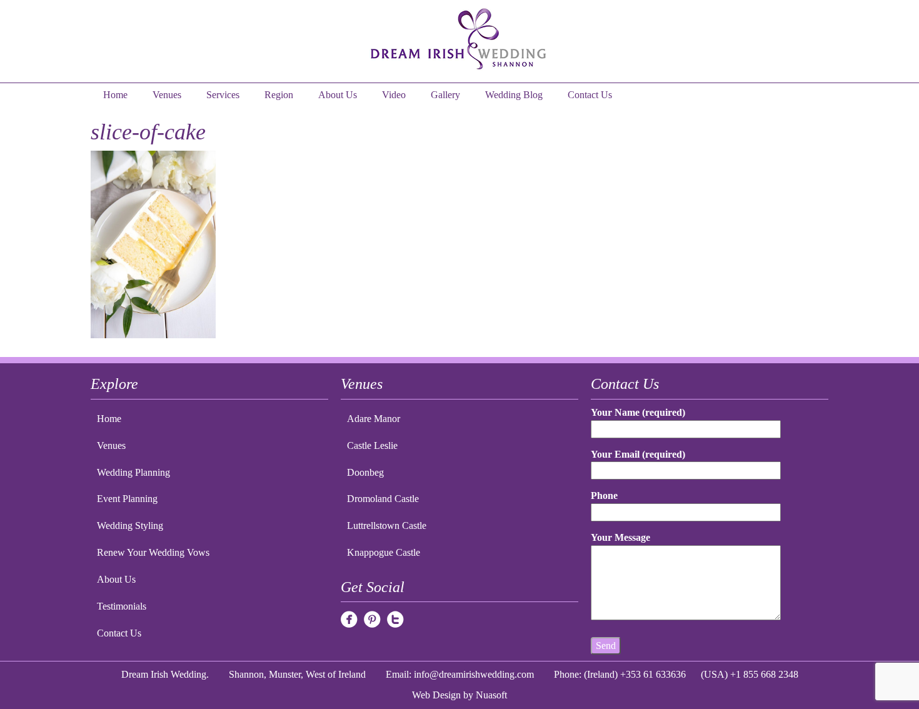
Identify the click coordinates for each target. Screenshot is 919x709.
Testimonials (121, 606)
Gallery (445, 94)
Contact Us (590, 94)
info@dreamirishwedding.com (474, 674)
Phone (604, 495)
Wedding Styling (130, 525)
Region (278, 94)
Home (115, 94)
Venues (167, 94)
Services (222, 94)
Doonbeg (365, 472)
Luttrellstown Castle (386, 525)
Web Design (436, 695)
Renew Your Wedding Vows (153, 552)
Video (394, 94)
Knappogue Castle (383, 552)
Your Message (620, 537)
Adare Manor (373, 418)
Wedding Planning (133, 472)
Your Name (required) (638, 412)
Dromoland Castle (383, 498)
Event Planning (127, 498)
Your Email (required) (638, 454)
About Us (337, 94)
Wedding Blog (514, 94)
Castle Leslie (372, 445)
